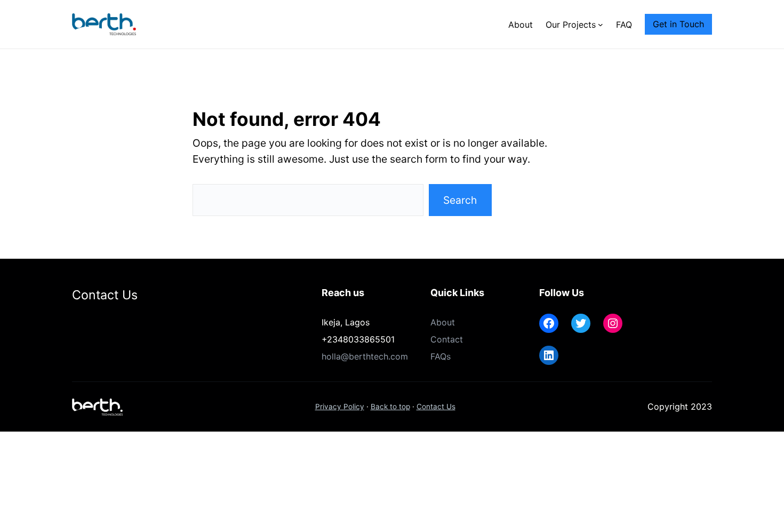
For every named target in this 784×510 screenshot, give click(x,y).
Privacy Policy (339, 406)
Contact (446, 339)
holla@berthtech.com (365, 356)
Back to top (390, 406)
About (442, 322)
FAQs (440, 356)
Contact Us (436, 406)
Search (460, 200)
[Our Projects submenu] (600, 24)
